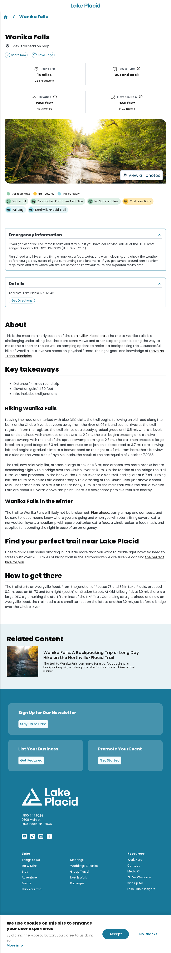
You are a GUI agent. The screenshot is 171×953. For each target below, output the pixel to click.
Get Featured (31, 760)
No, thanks (148, 934)
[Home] (6, 16)
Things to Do (31, 860)
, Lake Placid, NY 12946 (38, 293)
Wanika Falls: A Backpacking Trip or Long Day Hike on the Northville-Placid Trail (91, 655)
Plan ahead (100, 512)
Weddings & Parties (84, 866)
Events (26, 883)
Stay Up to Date (33, 724)
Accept (115, 934)
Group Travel (79, 872)
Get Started (109, 760)
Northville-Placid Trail (88, 335)
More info (15, 945)
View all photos (144, 175)
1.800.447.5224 (32, 815)
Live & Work (78, 877)
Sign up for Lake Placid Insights (141, 886)
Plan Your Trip (31, 889)
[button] (33, 6)
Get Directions (21, 300)
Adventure (29, 877)
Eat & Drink (29, 866)
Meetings (77, 860)
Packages (77, 883)
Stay (25, 872)
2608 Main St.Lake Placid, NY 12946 (37, 822)
